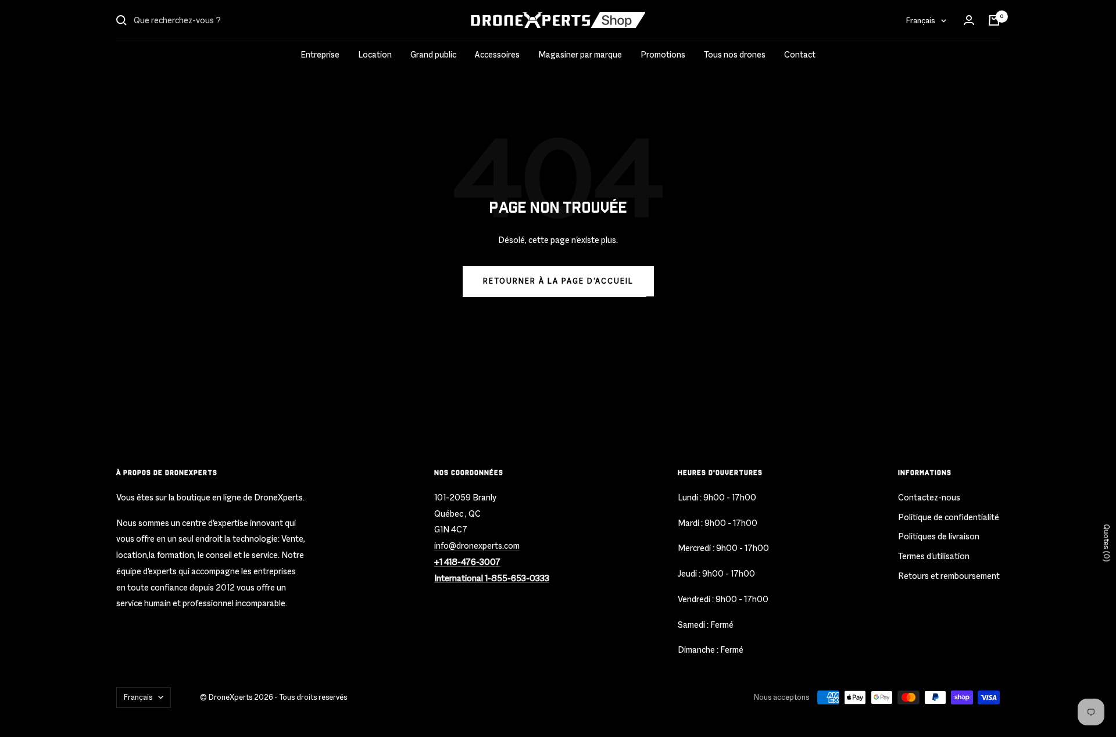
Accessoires (497, 54)
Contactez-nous (929, 497)
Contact (799, 54)
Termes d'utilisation (934, 555)
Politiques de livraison (938, 536)
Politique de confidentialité (948, 517)
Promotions (663, 54)
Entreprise (320, 54)
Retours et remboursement (949, 575)
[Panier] (994, 20)
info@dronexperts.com (477, 545)
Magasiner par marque (580, 54)
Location (375, 54)
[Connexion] (969, 20)
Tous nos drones (735, 54)
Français (920, 20)
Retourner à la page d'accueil (558, 281)
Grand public (433, 54)
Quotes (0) (1106, 542)
